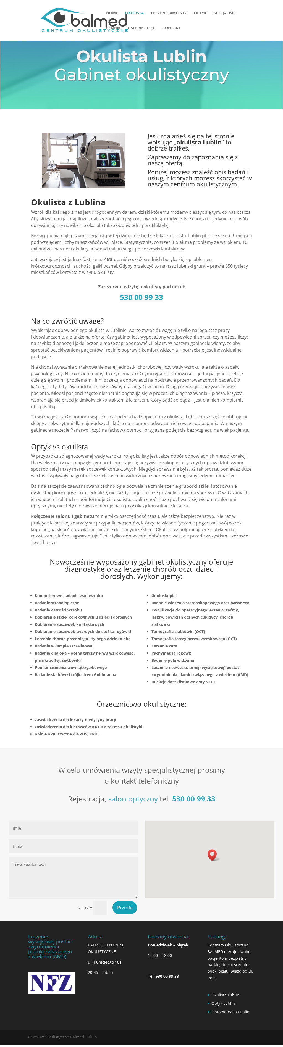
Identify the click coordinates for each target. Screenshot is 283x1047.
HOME (112, 13)
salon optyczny (133, 799)
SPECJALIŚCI (225, 13)
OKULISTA (134, 13)
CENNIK (113, 28)
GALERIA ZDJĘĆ (141, 28)
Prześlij (124, 907)
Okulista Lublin (225, 995)
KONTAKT (171, 28)
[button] (213, 855)
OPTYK (200, 13)
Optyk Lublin (223, 1003)
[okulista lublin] (83, 186)
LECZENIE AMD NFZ (169, 13)
